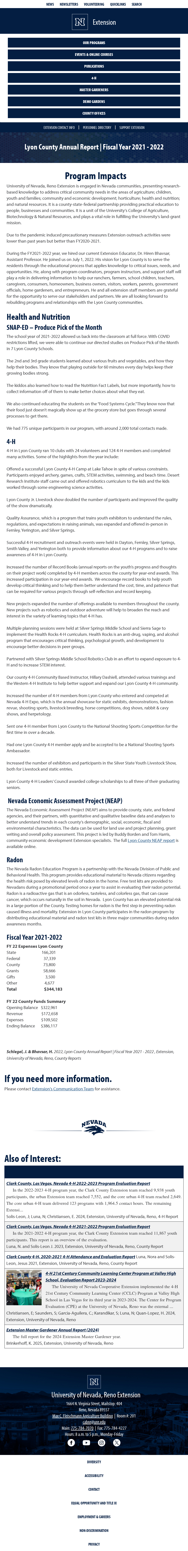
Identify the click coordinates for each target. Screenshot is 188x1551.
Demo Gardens (94, 101)
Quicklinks (118, 4)
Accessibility (94, 1475)
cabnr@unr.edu (94, 1422)
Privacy (94, 1544)
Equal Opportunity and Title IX (94, 1503)
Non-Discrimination (94, 1530)
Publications (94, 66)
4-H (94, 77)
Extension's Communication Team (63, 1089)
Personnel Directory (97, 127)
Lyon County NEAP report (151, 840)
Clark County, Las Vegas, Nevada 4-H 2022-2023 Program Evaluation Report (78, 1183)
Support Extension (131, 127)
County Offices (94, 113)
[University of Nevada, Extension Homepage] (94, 1382)
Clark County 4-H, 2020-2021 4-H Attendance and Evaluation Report (70, 1256)
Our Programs (94, 42)
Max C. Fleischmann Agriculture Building (82, 1416)
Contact (94, 1489)
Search (137, 4)
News (50, 4)
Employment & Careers (94, 1516)
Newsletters (69, 4)
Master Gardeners (94, 89)
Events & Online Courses (94, 54)
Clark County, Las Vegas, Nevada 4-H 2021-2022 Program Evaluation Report (78, 1226)
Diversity (94, 1461)
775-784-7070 (82, 1428)
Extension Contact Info (59, 127)
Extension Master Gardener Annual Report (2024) (52, 1330)
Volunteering (94, 4)
